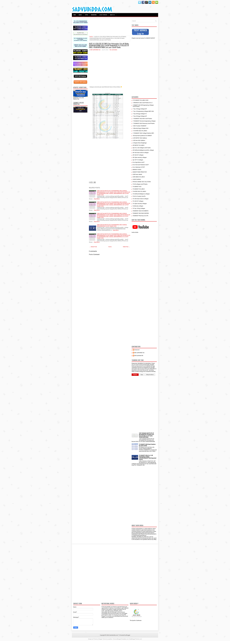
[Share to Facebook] (95, 182)
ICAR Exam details (137, 174)
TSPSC (86, 15)
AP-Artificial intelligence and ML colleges (143, 150)
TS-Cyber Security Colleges (140, 203)
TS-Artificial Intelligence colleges (141, 194)
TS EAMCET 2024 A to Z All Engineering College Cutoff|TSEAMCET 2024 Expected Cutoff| (147, 457)
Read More (97, 199)
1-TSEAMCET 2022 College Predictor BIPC (143, 133)
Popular (135, 374)
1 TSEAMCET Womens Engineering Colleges (144, 121)
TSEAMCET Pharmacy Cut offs (140, 215)
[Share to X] (93, 182)
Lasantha (110, 639)
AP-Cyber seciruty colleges (140, 157)
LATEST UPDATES (103, 15)
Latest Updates (137, 179)
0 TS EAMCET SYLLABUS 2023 (140, 100)
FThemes (95, 639)
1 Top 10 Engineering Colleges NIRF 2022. (143, 111)
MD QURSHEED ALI (95, 49)
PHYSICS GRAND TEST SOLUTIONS (142, 181)
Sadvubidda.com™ (114, 635)
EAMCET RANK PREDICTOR (140, 172)
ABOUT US (112, 15)
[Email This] (90, 182)
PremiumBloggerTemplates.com (121, 639)
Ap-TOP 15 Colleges (138, 160)
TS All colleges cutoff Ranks (140, 184)
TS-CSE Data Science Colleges (140, 198)
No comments (113, 49)
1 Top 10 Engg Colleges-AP (140, 109)
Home (74, 15)
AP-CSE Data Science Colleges (141, 152)
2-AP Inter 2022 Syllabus (139, 140)
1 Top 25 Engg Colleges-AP (140, 116)
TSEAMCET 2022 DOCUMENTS (140, 211)
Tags (142, 374)
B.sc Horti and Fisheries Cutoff (141, 164)
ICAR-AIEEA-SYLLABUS (139, 177)
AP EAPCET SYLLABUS (138, 145)
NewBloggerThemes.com (135, 639)
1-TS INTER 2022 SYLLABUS (140, 130)
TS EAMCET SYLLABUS (139, 189)
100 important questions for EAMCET (142, 135)
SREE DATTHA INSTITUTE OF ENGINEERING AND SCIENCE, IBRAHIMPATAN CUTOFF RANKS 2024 (112, 225)
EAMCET (80, 15)
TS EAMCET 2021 (137, 186)
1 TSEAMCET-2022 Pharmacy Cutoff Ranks (144, 123)
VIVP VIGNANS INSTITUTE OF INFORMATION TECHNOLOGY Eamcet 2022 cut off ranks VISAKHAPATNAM (146, 435)
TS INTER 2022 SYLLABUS (139, 191)
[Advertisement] (80, 141)
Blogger (128, 635)
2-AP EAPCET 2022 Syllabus (140, 138)
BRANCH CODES (137, 169)
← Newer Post (93, 246)
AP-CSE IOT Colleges (138, 155)
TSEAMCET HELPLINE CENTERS (141, 213)
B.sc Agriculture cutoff (138, 162)
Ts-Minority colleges (138, 206)
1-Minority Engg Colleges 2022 (140, 128)
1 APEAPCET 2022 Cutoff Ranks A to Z (142, 102)
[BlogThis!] (91, 182)
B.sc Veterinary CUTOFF (139, 167)
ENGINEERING (94, 15)
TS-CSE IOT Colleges (138, 201)
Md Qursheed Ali (138, 355)
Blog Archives (150, 374)
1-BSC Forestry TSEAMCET (139, 126)
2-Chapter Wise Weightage (140, 143)
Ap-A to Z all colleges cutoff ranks (142, 147)
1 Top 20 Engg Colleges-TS (140, 113)
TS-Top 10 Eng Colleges (139, 208)
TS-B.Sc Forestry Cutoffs (139, 196)
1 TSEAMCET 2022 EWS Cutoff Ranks (142, 118)
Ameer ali (136, 349)
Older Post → (126, 246)
